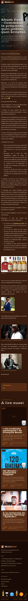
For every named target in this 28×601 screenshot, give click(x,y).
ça (19, 53)
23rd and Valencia (5, 581)
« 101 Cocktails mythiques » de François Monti (11, 558)
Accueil (2, 9)
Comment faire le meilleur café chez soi (10, 572)
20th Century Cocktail (6, 579)
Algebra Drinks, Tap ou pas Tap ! (8, 565)
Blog (4, 388)
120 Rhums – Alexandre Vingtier (8, 561)
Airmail (2, 583)
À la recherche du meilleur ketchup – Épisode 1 (11, 563)
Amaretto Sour (4, 586)
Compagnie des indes (18, 223)
